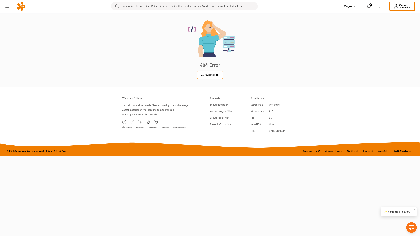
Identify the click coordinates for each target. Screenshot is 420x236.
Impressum (307, 151)
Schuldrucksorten (219, 117)
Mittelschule (257, 111)
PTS (252, 117)
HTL (252, 130)
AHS (271, 111)
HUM (271, 124)
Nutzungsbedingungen (333, 151)
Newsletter (179, 127)
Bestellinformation (220, 124)
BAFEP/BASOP (277, 130)
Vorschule (274, 104)
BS (270, 117)
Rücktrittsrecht (353, 151)
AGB (318, 151)
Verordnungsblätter (221, 111)
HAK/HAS (256, 124)
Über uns (127, 127)
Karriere (152, 127)
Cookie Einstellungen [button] (403, 151)
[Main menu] (7, 6)
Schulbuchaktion (219, 104)
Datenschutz (368, 151)
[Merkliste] (380, 6)
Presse (140, 127)
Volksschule (257, 104)
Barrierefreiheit (384, 151)
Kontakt (164, 127)
